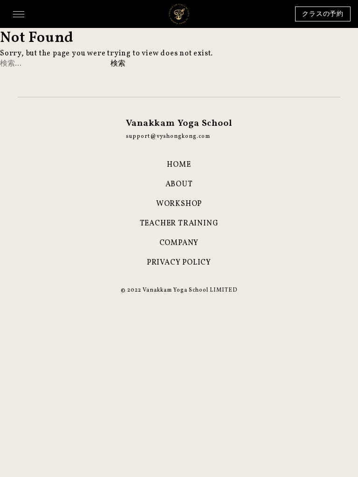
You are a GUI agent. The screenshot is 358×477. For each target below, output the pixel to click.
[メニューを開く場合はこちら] (18, 14)
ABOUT (179, 184)
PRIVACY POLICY (179, 263)
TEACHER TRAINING (179, 223)
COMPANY (179, 243)
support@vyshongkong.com (168, 136)
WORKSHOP (179, 204)
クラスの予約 (323, 14)
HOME (179, 165)
